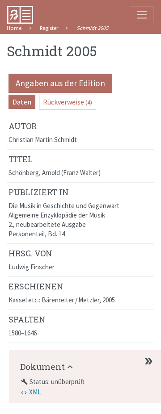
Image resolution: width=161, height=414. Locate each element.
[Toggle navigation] (142, 14)
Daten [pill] (22, 101)
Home (14, 28)
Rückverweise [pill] (67, 101)
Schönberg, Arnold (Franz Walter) (54, 172)
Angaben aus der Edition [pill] (60, 83)
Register (49, 28)
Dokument (42, 366)
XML (35, 392)
